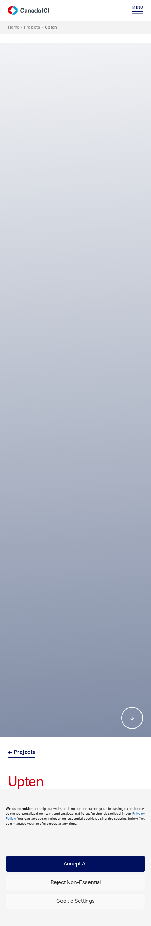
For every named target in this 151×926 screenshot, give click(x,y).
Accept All (75, 864)
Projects (32, 27)
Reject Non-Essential (76, 882)
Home (13, 27)
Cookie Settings (75, 901)
